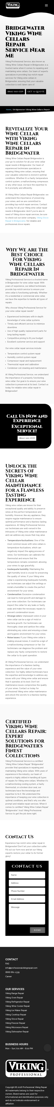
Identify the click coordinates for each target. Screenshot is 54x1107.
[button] (47, 1048)
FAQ (7, 964)
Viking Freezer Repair (15, 1023)
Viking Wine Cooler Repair (17, 1006)
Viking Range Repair (14, 993)
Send (37, 930)
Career (8, 976)
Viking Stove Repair (14, 1019)
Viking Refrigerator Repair (17, 1002)
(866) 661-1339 (15, 91)
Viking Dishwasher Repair (17, 1032)
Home (8, 109)
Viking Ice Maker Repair (16, 1010)
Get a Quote (36, 91)
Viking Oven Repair (14, 998)
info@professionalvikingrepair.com (21, 968)
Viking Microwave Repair (16, 1027)
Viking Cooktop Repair (15, 1015)
